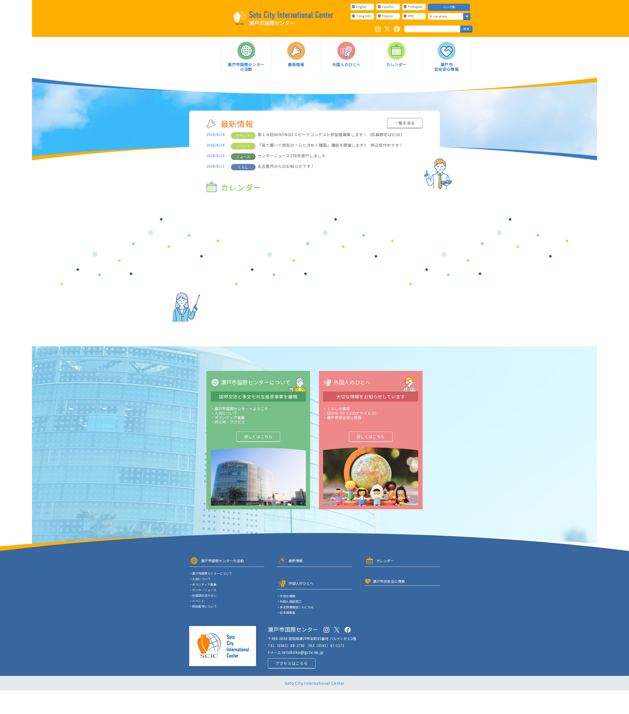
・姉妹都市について (203, 606)
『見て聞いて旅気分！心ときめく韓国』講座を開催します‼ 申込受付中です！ (330, 145)
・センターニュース (202, 590)
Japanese (439, 16)
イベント (243, 135)
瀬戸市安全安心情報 (446, 66)
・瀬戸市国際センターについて (210, 573)
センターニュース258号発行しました (291, 155)
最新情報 (296, 64)
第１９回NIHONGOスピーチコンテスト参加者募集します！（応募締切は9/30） (331, 134)
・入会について (200, 579)
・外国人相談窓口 (289, 601)
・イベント (196, 601)
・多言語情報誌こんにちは (295, 607)
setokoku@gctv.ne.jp (303, 652)
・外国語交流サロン (203, 595)
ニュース (243, 156)
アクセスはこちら (291, 663)
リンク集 (449, 7)
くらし (243, 167)
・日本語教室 (286, 612)
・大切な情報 (286, 596)
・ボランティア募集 (202, 584)
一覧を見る (405, 123)
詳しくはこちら (258, 436)
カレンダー (396, 64)
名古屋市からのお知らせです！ (286, 166)
